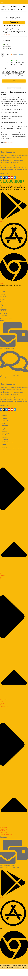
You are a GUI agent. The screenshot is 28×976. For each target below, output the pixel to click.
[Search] (25, 2)
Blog (1, 577)
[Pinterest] (12, 177)
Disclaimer (3, 579)
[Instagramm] (6, 177)
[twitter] (4, 177)
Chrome (2, 283)
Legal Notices (3, 827)
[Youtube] (9, 177)
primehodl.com (6, 34)
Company (3, 572)
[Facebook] (1, 177)
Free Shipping (7, 45)
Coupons (2, 574)
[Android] (14, 218)
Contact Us (3, 575)
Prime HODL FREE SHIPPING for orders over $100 (18, 63)
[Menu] (2, 2)
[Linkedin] (15, 177)
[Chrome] (14, 280)
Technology (7, 46)
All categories (7, 48)
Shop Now (14, 81)
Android (2, 221)
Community (3, 700)
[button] (14, 512)
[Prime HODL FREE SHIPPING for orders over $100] (6, 64)
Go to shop (14, 22)
